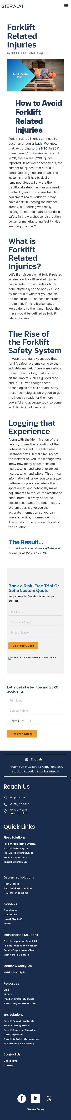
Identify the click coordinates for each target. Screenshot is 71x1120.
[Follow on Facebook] (21, 1098)
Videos (8, 994)
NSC (44, 148)
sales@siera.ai (49, 548)
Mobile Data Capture (16, 954)
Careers (8, 1065)
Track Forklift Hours (15, 862)
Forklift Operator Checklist (20, 1030)
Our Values (10, 914)
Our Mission (11, 910)
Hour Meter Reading (16, 893)
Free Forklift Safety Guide (19, 999)
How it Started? (13, 919)
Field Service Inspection (18, 888)
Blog (40, 53)
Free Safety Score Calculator (21, 1003)
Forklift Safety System (17, 848)
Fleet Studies (11, 883)
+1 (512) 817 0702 (19, 804)
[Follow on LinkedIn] (35, 1098)
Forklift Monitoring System (20, 843)
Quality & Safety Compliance (21, 1039)
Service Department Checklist (21, 950)
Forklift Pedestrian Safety (19, 1021)
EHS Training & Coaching (19, 1043)
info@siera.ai (17, 797)
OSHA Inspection (13, 1034)
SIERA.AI (15, 53)
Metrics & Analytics (15, 972)
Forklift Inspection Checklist (20, 941)
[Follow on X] (49, 1098)
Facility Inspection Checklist (20, 945)
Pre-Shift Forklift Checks (18, 853)
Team (7, 923)
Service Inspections (15, 857)
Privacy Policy (35, 1109)
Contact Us (10, 1060)
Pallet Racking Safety (17, 1025)
